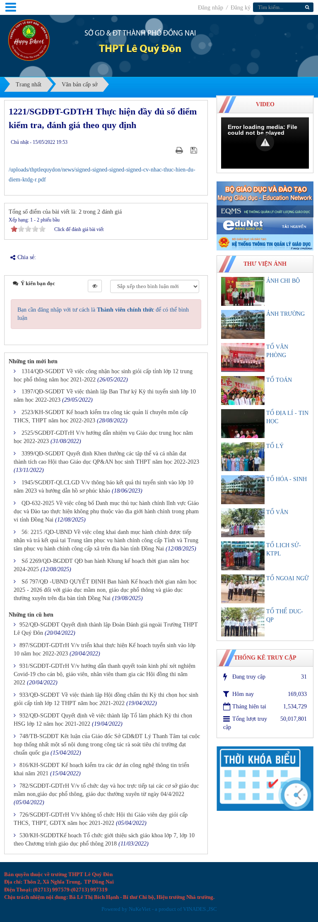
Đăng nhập (211, 8)
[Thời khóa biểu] (265, 778)
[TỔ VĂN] (243, 522)
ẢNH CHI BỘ (283, 281)
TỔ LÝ (275, 446)
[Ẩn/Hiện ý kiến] (95, 286)
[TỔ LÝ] (243, 456)
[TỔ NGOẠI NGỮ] (243, 588)
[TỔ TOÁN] (243, 390)
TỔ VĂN (277, 512)
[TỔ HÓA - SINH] (243, 489)
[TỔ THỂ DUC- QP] (243, 622)
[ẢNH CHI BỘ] (243, 291)
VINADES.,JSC (200, 909)
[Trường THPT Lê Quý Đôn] (29, 39)
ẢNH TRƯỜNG (285, 314)
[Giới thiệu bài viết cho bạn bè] (169, 150)
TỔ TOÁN (279, 380)
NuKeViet (140, 909)
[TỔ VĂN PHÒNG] (243, 357)
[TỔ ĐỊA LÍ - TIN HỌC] (243, 423)
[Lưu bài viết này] (194, 150)
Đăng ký (241, 8)
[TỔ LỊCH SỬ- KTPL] (243, 555)
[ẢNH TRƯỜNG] (243, 324)
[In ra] (180, 150)
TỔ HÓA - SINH (286, 479)
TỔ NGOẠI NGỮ (287, 578)
